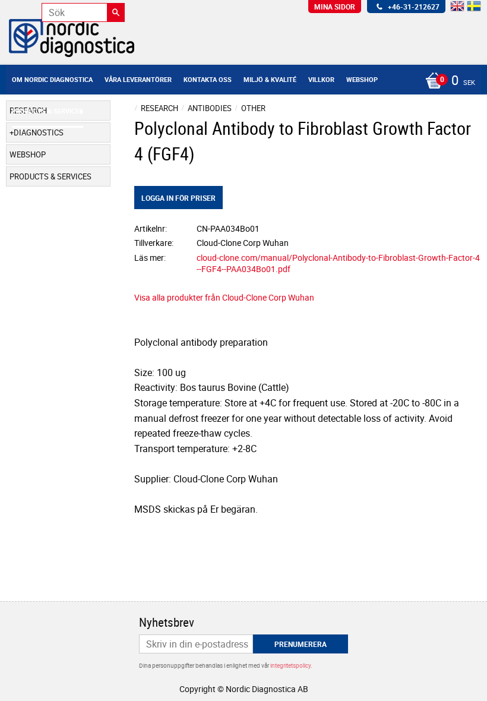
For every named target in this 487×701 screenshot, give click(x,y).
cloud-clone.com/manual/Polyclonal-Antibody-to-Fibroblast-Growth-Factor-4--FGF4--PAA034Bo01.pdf (338, 263)
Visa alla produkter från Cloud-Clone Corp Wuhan (224, 297)
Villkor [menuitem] (321, 79)
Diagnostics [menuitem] (39, 132)
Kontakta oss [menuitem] (208, 79)
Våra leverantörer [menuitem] (138, 79)
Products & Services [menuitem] (47, 110)
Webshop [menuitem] (362, 79)
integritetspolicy (290, 665)
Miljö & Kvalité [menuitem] (270, 79)
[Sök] (116, 12)
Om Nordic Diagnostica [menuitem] (52, 79)
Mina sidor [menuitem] (334, 6)
